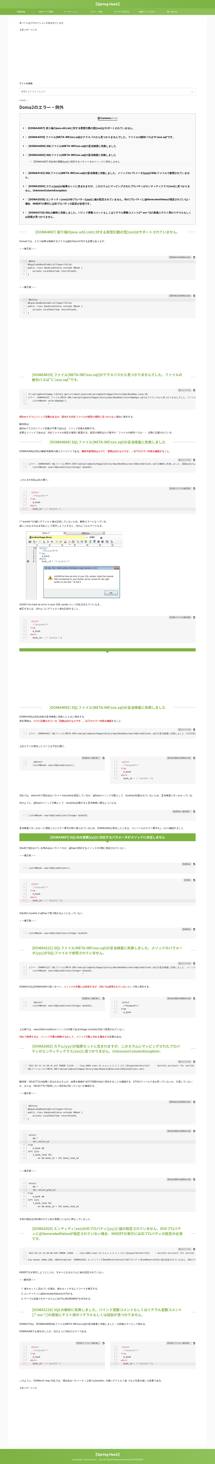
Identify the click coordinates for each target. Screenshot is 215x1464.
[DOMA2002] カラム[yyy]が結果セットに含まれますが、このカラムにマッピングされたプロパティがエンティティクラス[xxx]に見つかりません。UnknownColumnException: (107, 188)
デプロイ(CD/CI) (121, 11)
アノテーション (71, 11)
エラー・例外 (96, 11)
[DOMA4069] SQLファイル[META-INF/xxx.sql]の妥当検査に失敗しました (70, 146)
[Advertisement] (107, 56)
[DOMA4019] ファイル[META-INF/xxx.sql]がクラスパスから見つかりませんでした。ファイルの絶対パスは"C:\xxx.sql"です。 (100, 137)
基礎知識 (21, 11)
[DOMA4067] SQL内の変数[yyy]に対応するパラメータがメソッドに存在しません (74, 161)
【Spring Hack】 (107, 4)
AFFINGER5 (138, 1459)
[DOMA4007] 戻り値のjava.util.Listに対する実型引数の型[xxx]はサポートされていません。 (80, 128)
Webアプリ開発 (46, 11)
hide (114, 118)
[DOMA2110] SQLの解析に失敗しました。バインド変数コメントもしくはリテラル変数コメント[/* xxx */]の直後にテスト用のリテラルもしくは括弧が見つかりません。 (108, 214)
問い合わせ (172, 11)
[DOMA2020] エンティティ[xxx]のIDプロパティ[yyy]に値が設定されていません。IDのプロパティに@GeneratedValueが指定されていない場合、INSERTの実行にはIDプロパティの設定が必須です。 (107, 201)
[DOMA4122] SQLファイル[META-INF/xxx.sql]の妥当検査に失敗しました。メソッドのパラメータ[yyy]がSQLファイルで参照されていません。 (107, 175)
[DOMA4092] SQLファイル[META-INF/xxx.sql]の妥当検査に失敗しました (70, 154)
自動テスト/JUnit (147, 11)
